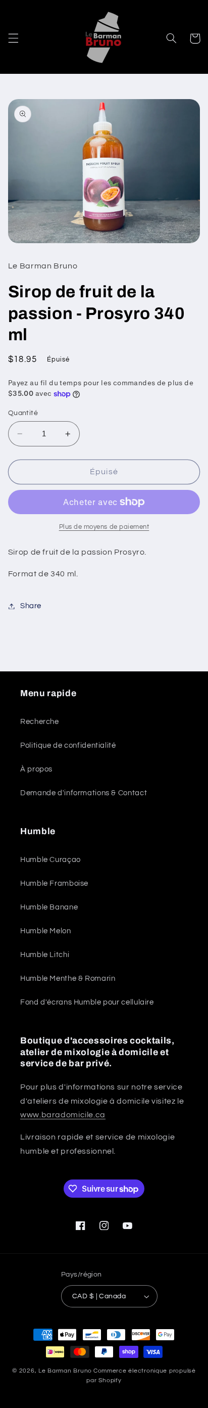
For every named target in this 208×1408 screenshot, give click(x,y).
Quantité (23, 413)
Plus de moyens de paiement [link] (104, 527)
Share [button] (30, 606)
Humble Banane (49, 907)
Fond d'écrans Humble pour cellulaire (87, 1002)
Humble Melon (45, 931)
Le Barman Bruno (65, 1371)
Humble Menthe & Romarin (68, 978)
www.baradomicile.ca (63, 1115)
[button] (13, 38)
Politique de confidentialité (68, 745)
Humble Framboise (54, 883)
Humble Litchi (44, 955)
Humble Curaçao (50, 860)
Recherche (39, 721)
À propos (36, 769)
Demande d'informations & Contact (83, 793)
